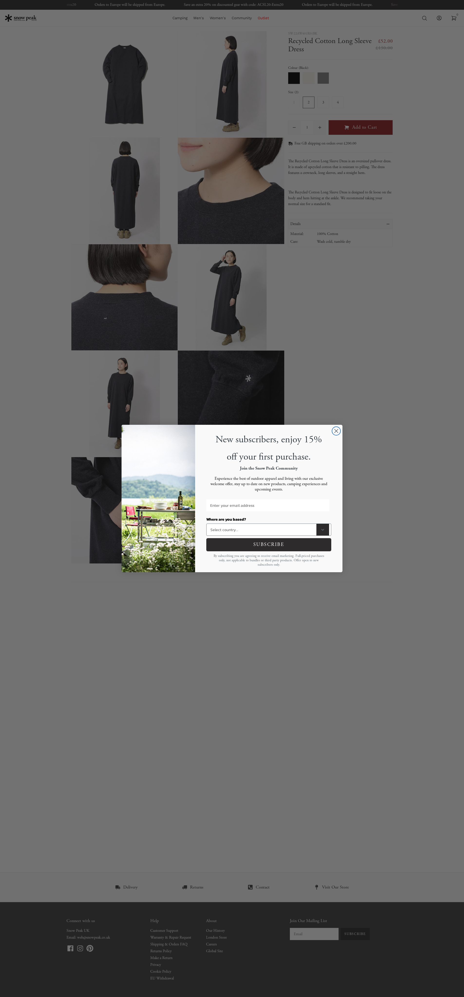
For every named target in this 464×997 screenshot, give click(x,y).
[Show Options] (322, 529)
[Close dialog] (336, 431)
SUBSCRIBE (268, 545)
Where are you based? (226, 519)
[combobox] (262, 529)
